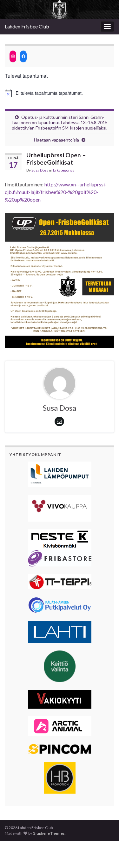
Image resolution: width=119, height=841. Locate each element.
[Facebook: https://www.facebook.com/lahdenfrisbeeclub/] (23, 56)
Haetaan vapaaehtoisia (56, 139)
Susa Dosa (40, 170)
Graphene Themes (49, 833)
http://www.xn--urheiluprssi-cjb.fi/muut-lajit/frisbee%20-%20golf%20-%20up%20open (56, 192)
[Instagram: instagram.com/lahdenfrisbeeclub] (13, 56)
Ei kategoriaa (64, 170)
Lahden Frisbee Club (27, 26)
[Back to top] (105, 827)
